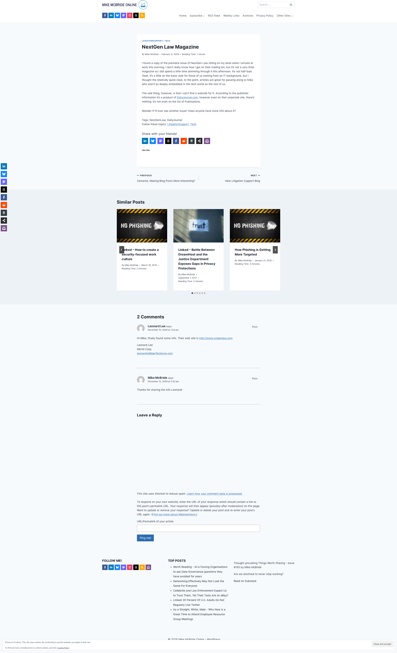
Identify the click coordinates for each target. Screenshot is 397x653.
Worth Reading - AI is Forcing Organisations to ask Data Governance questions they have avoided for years (200, 571)
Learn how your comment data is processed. (215, 493)
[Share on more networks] (199, 141)
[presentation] (142, 225)
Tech (167, 41)
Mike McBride (151, 54)
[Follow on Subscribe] (148, 567)
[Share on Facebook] (176, 141)
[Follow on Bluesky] (117, 15)
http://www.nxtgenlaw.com (216, 338)
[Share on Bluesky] (153, 141)
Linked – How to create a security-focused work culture (140, 254)
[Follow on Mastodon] (123, 15)
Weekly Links (231, 15)
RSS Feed (214, 15)
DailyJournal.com (187, 97)
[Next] (275, 249)
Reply (255, 326)
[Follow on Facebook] (105, 15)
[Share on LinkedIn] (145, 141)
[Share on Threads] (168, 141)
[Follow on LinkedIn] (111, 15)
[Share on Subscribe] (207, 141)
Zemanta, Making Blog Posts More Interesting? (166, 178)
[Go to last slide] (121, 249)
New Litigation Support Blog (242, 178)
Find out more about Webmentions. (174, 514)
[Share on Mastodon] (160, 141)
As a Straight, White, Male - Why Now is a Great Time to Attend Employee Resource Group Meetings (199, 614)
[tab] (192, 293)
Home (183, 15)
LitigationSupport (152, 41)
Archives (248, 15)
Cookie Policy (63, 648)
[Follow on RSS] (142, 15)
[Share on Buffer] (191, 141)
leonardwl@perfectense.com (155, 353)
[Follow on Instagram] (129, 15)
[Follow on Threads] (136, 15)
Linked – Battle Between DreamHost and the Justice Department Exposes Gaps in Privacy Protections (196, 259)
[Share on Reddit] (184, 141)
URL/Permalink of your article (155, 521)
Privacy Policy (264, 15)
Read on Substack (245, 581)
